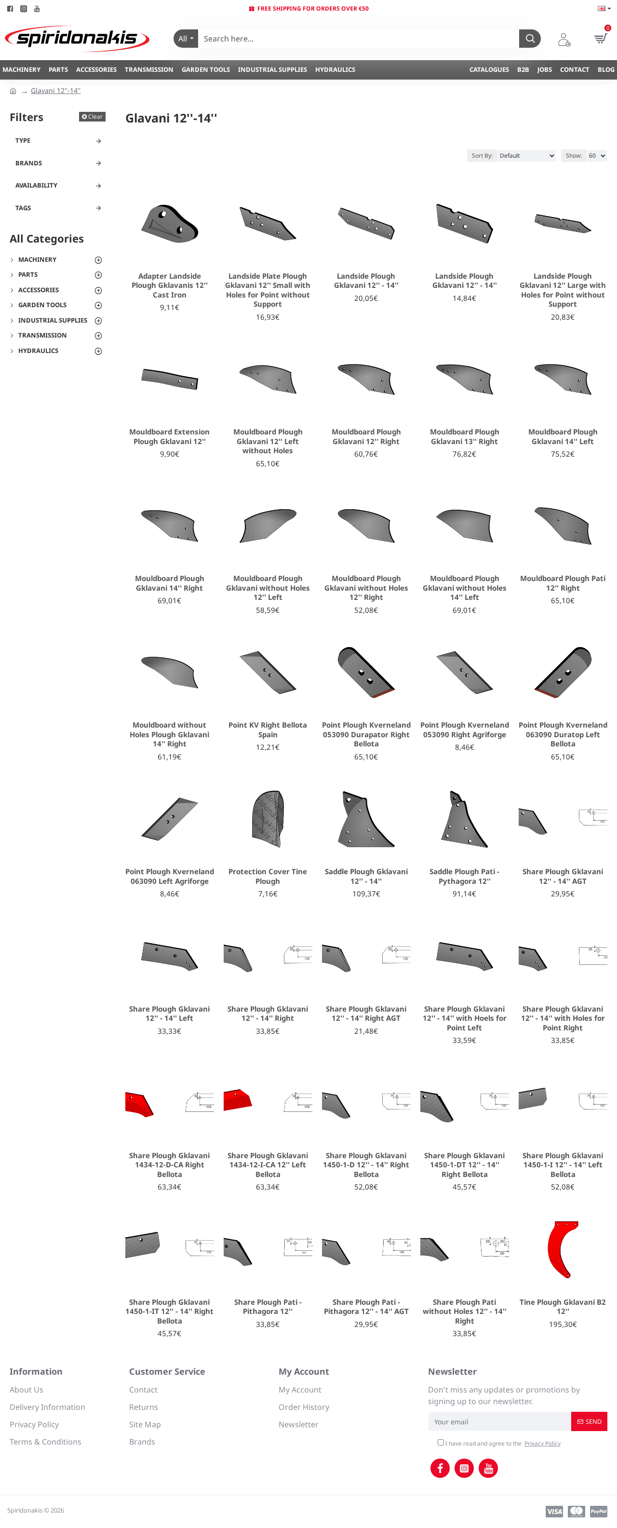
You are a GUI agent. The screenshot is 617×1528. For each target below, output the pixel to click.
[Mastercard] (576, 1511)
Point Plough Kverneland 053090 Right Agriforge (464, 729)
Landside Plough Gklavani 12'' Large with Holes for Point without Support (563, 290)
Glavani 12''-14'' (55, 90)
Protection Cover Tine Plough (267, 876)
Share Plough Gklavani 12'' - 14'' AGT (563, 876)
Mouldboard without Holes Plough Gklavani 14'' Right (169, 734)
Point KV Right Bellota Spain (267, 729)
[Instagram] (464, 1468)
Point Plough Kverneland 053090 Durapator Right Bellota (366, 734)
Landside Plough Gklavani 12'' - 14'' (366, 280)
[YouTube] (488, 1468)
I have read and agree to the (502, 1443)
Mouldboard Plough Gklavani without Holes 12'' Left (268, 588)
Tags (23, 207)
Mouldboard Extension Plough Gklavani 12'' (169, 436)
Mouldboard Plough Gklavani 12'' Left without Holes (268, 441)
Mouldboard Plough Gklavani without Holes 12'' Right (366, 588)
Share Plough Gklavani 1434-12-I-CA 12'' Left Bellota (268, 1165)
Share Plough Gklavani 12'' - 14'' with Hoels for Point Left (465, 1018)
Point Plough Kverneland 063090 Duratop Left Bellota (563, 734)
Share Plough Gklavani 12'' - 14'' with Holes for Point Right (563, 1018)
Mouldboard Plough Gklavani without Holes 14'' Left (465, 588)
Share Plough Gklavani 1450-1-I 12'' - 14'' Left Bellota (563, 1165)
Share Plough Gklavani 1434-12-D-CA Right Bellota (169, 1165)
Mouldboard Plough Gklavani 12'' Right (366, 436)
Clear (95, 116)
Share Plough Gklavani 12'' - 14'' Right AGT (366, 1013)
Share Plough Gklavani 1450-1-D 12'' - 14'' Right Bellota (366, 1165)
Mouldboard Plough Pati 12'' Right (562, 583)
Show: (574, 155)
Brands (28, 163)
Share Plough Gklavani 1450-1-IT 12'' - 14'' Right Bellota (169, 1311)
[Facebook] (440, 1468)
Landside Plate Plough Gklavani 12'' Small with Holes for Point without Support (267, 290)
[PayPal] (598, 1511)
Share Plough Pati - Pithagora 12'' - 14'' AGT (366, 1307)
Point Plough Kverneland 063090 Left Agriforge (169, 876)
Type (22, 140)
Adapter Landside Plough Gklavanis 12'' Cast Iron (170, 285)
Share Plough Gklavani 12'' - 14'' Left (169, 1013)
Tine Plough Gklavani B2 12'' (563, 1307)
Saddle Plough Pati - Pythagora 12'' (464, 876)
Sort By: (482, 155)
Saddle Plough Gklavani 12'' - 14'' (366, 876)
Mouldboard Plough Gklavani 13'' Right (464, 436)
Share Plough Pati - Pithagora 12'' (268, 1307)
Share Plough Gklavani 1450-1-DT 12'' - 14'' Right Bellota (464, 1165)
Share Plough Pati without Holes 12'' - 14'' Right (465, 1311)
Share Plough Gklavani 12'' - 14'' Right (268, 1013)
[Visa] (554, 1511)
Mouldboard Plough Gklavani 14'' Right (169, 583)
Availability (36, 185)
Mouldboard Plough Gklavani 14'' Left (563, 436)
